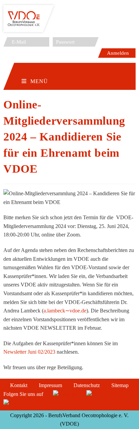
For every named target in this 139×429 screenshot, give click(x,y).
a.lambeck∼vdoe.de (65, 310)
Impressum (50, 385)
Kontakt (18, 385)
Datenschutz (87, 385)
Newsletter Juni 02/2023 (29, 352)
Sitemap (120, 385)
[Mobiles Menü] (34, 70)
